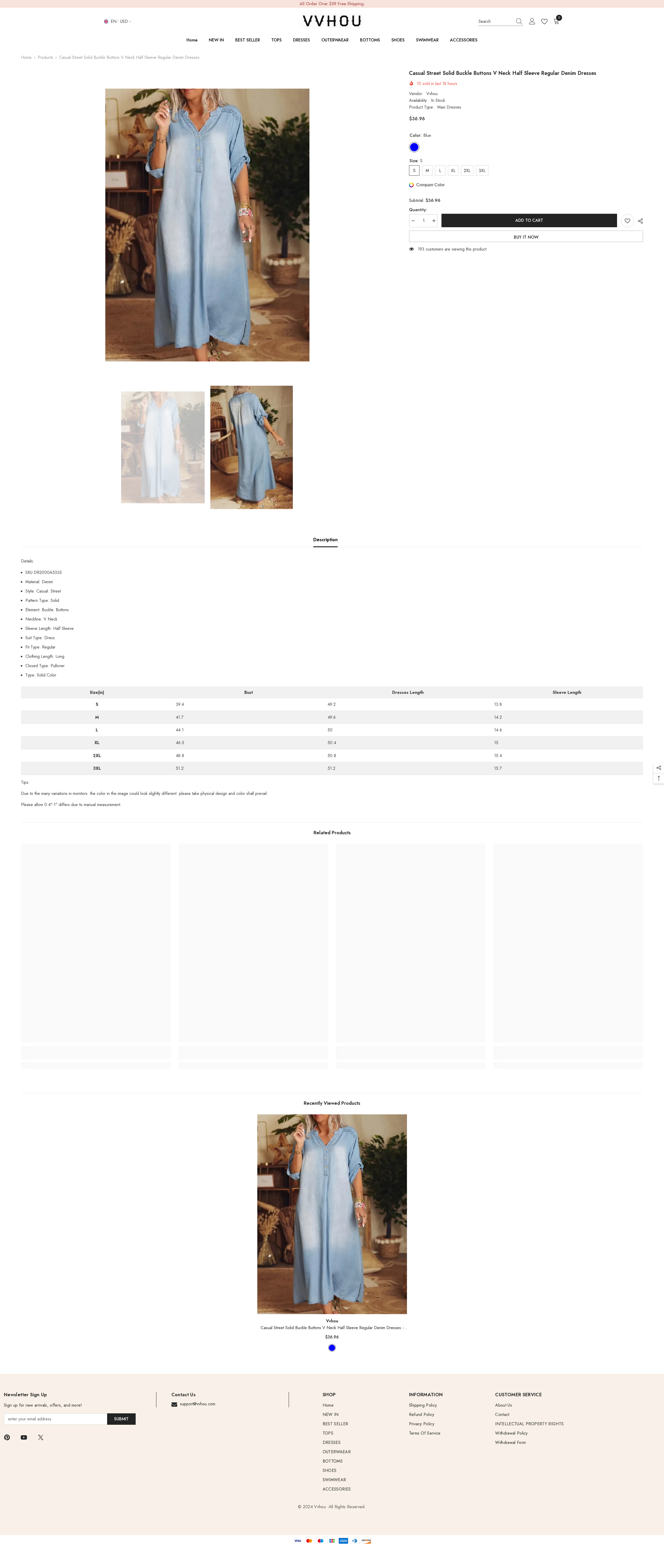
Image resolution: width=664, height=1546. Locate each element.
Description (325, 539)
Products (45, 57)
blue (332, 1348)
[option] (207, 225)
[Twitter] (40, 1437)
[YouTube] (23, 1437)
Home (26, 57)
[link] (96, 1056)
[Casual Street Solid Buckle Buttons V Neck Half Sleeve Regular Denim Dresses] (332, 1214)
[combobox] (496, 21)
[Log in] (532, 21)
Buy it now (526, 237)
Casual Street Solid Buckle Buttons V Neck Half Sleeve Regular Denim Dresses (332, 1328)
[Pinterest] (7, 1437)
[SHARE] (638, 221)
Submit (121, 1419)
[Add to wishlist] (627, 220)
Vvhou (432, 94)
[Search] (501, 21)
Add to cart (529, 220)
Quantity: (418, 210)
